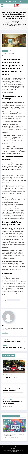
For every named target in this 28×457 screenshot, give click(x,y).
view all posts (5, 332)
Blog (4, 420)
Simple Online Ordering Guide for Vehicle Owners (12, 402)
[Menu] (2, 5)
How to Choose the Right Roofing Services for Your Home (12, 348)
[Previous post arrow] (24, 341)
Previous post (6, 339)
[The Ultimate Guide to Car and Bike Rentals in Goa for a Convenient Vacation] (14, 366)
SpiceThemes (14, 451)
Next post (5, 345)
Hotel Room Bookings (16, 50)
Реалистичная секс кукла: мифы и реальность (12, 341)
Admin (5, 53)
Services (5, 50)
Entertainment (10, 446)
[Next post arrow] (24, 348)
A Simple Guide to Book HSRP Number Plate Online (12, 390)
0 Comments (6, 55)
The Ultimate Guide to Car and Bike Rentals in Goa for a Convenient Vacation (12, 377)
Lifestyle (17, 446)
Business (4, 446)
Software (22, 446)
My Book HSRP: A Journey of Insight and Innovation (13, 435)
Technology (13, 448)
